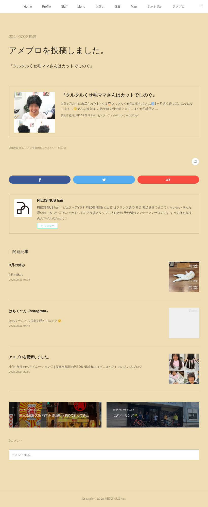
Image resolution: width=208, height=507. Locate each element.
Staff (64, 6)
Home (28, 6)
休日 (118, 6)
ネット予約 (154, 6)
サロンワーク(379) (55, 148)
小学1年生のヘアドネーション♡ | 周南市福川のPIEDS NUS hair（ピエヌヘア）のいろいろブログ (75, 366)
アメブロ (178, 6)
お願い (100, 6)
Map (134, 6)
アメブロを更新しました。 (30, 356)
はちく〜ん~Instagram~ (28, 310)
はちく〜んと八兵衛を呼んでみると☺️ (35, 320)
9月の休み (17, 264)
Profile (46, 6)
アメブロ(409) (35, 148)
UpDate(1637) (17, 148)
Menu (81, 6)
